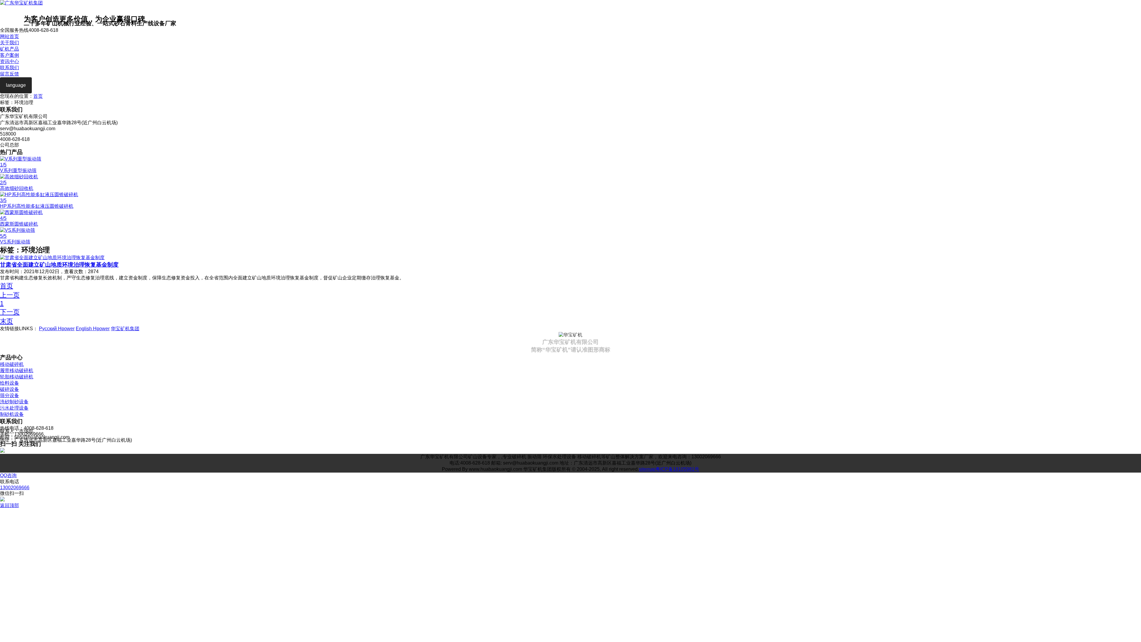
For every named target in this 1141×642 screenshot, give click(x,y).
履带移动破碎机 (16, 370)
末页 (6, 321)
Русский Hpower (57, 328)
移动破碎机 (12, 364)
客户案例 (9, 55)
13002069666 (14, 487)
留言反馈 (9, 73)
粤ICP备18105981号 (677, 469)
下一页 (10, 312)
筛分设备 (9, 395)
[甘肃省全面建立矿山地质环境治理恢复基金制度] (52, 257)
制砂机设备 (12, 414)
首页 (38, 96)
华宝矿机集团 (125, 328)
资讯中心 (9, 61)
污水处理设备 (14, 407)
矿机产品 (9, 48)
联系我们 (9, 67)
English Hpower (93, 328)
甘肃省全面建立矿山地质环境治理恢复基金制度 (59, 265)
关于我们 (9, 42)
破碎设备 (9, 389)
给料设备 (9, 382)
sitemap (647, 469)
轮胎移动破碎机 (16, 376)
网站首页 (9, 36)
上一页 (10, 295)
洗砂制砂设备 (14, 401)
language (16, 85)
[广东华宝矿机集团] (21, 2)
